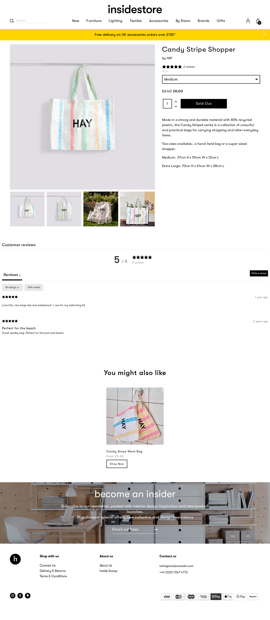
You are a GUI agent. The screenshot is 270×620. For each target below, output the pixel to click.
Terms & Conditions (53, 576)
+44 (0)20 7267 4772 (174, 572)
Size (165, 71)
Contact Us (48, 565)
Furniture (93, 21)
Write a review (258, 273)
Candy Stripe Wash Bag (124, 451)
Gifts (221, 21)
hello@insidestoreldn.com (176, 566)
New (75, 21)
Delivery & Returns (53, 571)
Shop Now (117, 463)
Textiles (136, 21)
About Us (106, 565)
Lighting (115, 21)
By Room (183, 21)
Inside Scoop (108, 571)
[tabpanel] (135, 312)
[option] (135, 34)
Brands (203, 21)
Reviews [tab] (12, 274)
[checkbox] (34, 287)
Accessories (158, 21)
